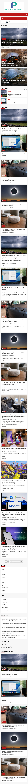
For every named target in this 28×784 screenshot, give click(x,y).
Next (21, 561)
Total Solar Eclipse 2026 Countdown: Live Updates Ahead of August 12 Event (13, 204)
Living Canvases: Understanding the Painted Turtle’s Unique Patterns (13, 62)
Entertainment (5, 587)
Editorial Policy (5, 607)
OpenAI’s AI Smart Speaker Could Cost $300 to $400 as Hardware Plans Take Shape (13, 230)
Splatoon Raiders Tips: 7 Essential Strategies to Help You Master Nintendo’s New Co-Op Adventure (13, 481)
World (3, 574)
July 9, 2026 (11, 549)
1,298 (17, 561)
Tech (3, 38)
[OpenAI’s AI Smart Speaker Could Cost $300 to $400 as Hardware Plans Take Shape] (14, 219)
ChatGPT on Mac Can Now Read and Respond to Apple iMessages (14, 41)
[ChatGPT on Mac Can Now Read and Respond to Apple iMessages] (14, 37)
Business (9, 98)
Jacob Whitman (5, 44)
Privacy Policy (5, 610)
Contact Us (4, 602)
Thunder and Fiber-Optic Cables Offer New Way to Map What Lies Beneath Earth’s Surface (13, 129)
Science (3, 125)
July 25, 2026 (12, 451)
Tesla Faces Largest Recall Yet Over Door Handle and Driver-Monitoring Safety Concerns (16, 101)
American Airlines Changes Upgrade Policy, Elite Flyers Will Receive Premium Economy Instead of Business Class (14, 416)
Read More (4, 265)
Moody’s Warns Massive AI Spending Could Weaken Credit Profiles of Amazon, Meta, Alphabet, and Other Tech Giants (14, 514)
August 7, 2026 (12, 207)
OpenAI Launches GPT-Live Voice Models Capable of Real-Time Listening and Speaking (13, 547)
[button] (2, 14)
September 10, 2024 (13, 65)
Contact (3, 590)
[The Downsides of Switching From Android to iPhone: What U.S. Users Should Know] (14, 438)
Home (3, 569)
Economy (4, 577)
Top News (4, 60)
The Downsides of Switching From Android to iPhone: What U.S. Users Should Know (14, 449)
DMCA (3, 604)
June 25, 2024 (12, 84)
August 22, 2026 (12, 44)
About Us (4, 599)
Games (3, 477)
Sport (3, 585)
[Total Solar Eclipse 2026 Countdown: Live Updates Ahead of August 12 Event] (14, 193)
